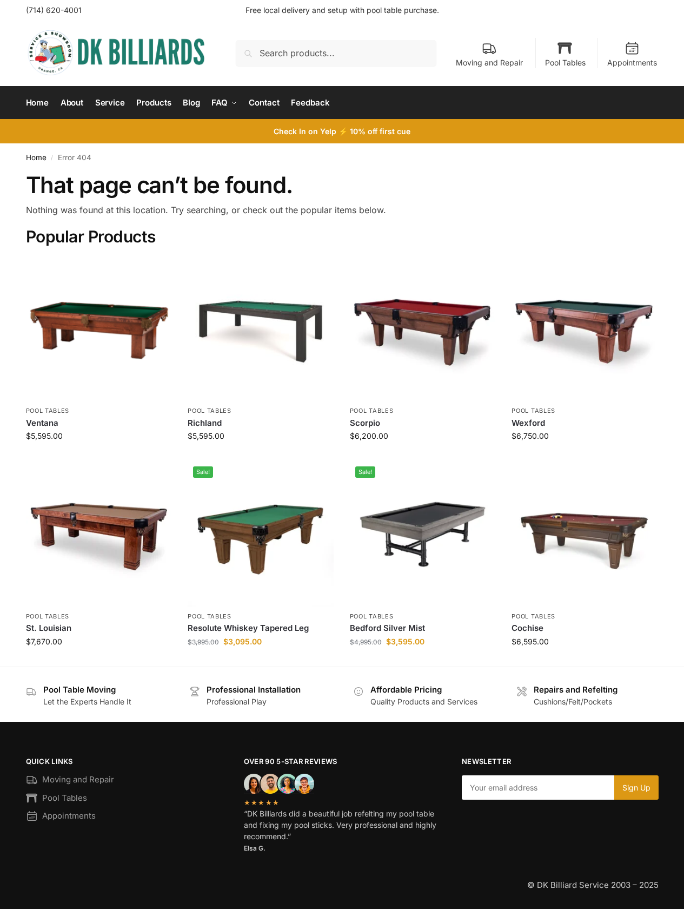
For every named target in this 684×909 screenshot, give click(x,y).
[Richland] (261, 329)
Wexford (528, 423)
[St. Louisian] (99, 534)
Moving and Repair (489, 62)
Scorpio (365, 423)
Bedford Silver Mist (387, 628)
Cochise (527, 628)
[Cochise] (585, 534)
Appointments (632, 62)
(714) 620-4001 (54, 10)
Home (36, 157)
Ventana (42, 423)
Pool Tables (565, 62)
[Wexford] (585, 329)
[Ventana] (99, 329)
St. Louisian (48, 628)
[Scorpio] (423, 329)
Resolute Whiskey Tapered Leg (248, 628)
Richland (205, 423)
